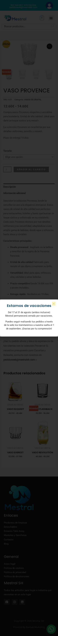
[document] (29, 318)
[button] (54, 304)
